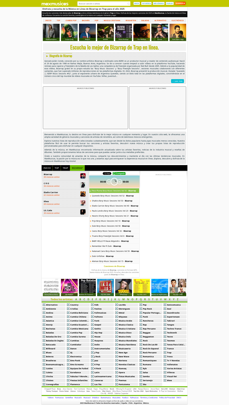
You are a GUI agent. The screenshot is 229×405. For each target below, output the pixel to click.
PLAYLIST (170, 3)
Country (74, 304)
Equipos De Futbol (79, 368)
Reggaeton (131, 20)
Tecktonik (172, 332)
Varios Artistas (174, 368)
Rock (145, 340)
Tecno (170, 336)
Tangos (170, 324)
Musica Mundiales (128, 340)
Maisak (89, 389)
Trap (169, 352)
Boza (59, 389)
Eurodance (75, 372)
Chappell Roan (50, 389)
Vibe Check (106, 391)
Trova (170, 356)
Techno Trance (174, 328)
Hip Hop (98, 332)
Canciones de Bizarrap (114, 266)
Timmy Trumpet (52, 391)
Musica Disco (125, 332)
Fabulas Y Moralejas (80, 376)
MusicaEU (78, 398)
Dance (73, 348)
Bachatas (50, 328)
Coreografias (52, 384)
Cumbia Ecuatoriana (80, 324)
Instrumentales (102, 348)
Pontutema (124, 384)
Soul (169, 308)
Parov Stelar (64, 391)
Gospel (97, 324)
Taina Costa (95, 391)
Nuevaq (122, 368)
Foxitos (98, 308)
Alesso (73, 391)
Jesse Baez (155, 389)
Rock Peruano (150, 352)
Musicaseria (125, 348)
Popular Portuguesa (152, 312)
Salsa (145, 372)
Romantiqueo (150, 360)
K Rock (97, 368)
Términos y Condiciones (149, 398)
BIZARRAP (77, 167)
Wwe (169, 380)
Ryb (145, 368)
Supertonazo (173, 316)
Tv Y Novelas (173, 360)
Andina (49, 312)
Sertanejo (148, 380)
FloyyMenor (103, 389)
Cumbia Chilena (78, 316)
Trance (170, 348)
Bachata (86, 20)
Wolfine (180, 391)
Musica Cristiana (112, 20)
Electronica (76, 356)
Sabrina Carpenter (121, 393)
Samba (146, 376)
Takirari (171, 320)
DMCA (179, 398)
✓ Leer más (177, 81)
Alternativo (160, 20)
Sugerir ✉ (180, 3)
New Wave (124, 356)
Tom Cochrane (79, 389)
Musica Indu (125, 336)
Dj (71, 352)
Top (58, 20)
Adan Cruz (181, 389)
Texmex (171, 340)
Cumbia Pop (71, 20)
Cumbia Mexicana (79, 328)
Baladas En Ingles (54, 340)
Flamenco (75, 384)
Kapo (96, 389)
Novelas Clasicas (127, 364)
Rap (145, 324)
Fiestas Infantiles (78, 380)
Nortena (123, 360)
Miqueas (123, 316)
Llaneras (98, 380)
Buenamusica (106, 398)
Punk (145, 316)
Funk (96, 320)
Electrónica (178, 20)
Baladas (145, 20)
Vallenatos (172, 364)
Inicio (48, 20)
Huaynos (98, 340)
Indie (97, 344)
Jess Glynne (67, 389)
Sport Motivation (151, 391)
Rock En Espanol (151, 348)
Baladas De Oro (53, 336)
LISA (134, 389)
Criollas (74, 308)
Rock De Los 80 (150, 344)
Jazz (96, 360)
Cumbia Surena (78, 336)
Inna (88, 391)
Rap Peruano (149, 328)
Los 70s (97, 384)
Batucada (51, 344)
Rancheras (148, 320)
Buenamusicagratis (55, 364)
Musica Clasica (126, 324)
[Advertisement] (85, 109)
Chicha (49, 376)
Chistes (49, 380)
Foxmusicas (59, 398)
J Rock (97, 356)
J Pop (96, 352)
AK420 (110, 393)
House (97, 336)
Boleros (49, 356)
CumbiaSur (75, 344)
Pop (96, 20)
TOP (57, 167)
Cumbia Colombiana (80, 320)
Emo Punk (75, 360)
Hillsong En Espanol (123, 389)
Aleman (172, 389)
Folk (96, 304)
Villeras (171, 372)
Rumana (147, 364)
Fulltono (98, 316)
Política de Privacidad (167, 398)
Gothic (97, 328)
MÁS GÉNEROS (159, 3)
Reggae (146, 332)
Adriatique (81, 391)
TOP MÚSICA (146, 3)
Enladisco (95, 398)
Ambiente (51, 308)
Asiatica (50, 320)
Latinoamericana (102, 376)
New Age (123, 352)
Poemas (122, 380)
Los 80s (122, 304)
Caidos (49, 368)
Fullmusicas (100, 312)
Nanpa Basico (143, 389)
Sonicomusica (174, 304)
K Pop (97, 364)
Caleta (49, 372)
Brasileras (51, 360)
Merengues (124, 308)
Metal (121, 312)
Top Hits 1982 (138, 391)
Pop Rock (147, 308)
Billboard (50, 348)
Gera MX (164, 389)
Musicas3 (87, 398)
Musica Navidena (127, 344)
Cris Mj (103, 393)
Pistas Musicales (127, 376)
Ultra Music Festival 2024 (122, 391)
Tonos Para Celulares (176, 344)
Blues (48, 352)
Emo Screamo (77, 364)
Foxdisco (125, 398)
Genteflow (69, 398)
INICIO (136, 3)
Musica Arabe (125, 320)
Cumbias (74, 340)
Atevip (49, 324)
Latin (97, 372)
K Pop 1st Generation (167, 391)
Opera (122, 372)
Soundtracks (173, 312)
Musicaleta (116, 398)
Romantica (148, 356)
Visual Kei (172, 376)
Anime (49, 316)
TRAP (65, 167)
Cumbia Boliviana (79, 312)
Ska (144, 384)
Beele (112, 389)
